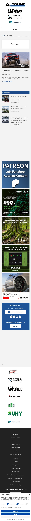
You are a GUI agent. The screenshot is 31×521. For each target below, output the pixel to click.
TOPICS (15, 459)
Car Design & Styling (15, 481)
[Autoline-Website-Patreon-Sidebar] (15, 188)
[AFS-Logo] (15, 405)
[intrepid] (15, 16)
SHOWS (15, 435)
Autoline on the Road (15, 447)
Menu (16, 29)
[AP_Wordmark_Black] (15, 11)
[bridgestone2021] (15, 397)
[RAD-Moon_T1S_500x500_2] (15, 272)
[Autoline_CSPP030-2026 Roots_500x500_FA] (15, 244)
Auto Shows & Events (15, 468)
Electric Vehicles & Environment (15, 478)
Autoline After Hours (15, 444)
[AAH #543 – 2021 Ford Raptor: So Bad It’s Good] (15, 67)
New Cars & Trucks (15, 471)
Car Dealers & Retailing (15, 484)
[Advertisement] (15, 142)
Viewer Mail (15, 461)
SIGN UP (15, 326)
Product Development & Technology (15, 474)
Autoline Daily (15, 441)
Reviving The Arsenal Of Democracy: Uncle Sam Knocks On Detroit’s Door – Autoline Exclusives (19, 98)
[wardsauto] (15, 22)
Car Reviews (15, 451)
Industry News (15, 465)
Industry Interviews (15, 437)
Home (3, 35)
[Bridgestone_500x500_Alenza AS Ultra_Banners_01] (15, 300)
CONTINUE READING (7, 81)
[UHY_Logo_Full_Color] (15, 413)
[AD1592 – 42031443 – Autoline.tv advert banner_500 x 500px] (15, 216)
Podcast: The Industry (15, 454)
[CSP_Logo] (15, 372)
